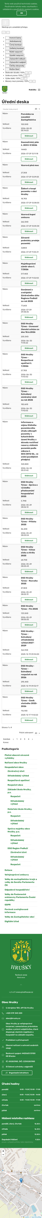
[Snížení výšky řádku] (22, 78)
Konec (6, 742)
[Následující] (32, 739)
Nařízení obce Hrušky (16, 762)
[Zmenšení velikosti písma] (24, 75)
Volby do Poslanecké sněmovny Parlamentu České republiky (20, 897)
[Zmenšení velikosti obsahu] (26, 72)
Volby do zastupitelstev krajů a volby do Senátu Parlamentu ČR (21, 882)
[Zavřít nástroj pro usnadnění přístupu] (8, 32)
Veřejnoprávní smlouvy (17, 874)
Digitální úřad (12, 921)
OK (21, 13)
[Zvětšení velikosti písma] (28, 75)
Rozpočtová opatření (19, 780)
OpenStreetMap (36, 1217)
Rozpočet (15, 796)
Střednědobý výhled (18, 775)
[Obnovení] (4, 32)
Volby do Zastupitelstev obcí (19, 917)
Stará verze (21, 977)
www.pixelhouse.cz (24, 992)
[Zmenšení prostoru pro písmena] (30, 81)
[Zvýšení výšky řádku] (25, 78)
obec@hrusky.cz (13, 1018)
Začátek (6, 739)
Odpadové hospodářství (17, 889)
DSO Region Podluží (18, 848)
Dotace (8, 870)
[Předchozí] (13, 739)
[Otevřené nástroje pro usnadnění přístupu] (5, 22)
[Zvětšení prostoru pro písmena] (34, 81)
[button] (34, 89)
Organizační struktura (19, 1073)
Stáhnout (29, 136)
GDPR (7, 904)
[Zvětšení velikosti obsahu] (30, 72)
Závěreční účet (18, 852)
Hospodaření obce (14, 767)
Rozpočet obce (15, 785)
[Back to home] (5, 89)
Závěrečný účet (16, 771)
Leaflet (26, 1217)
